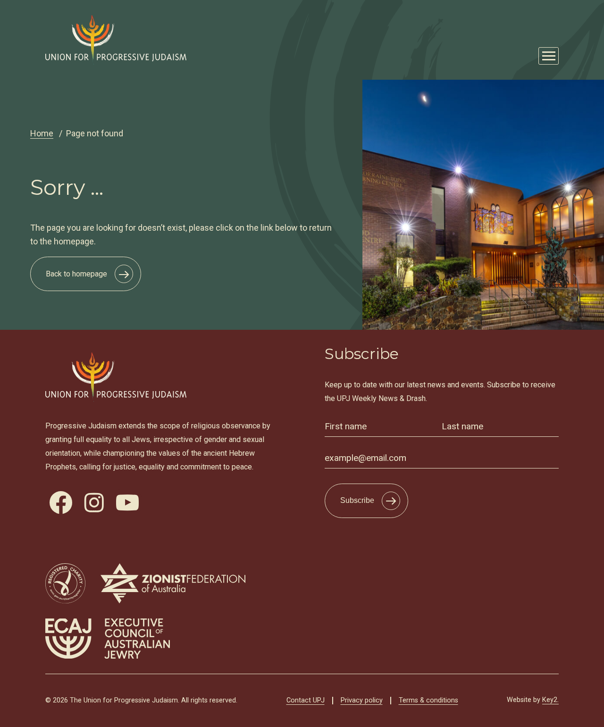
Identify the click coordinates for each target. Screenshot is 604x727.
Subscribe (357, 500)
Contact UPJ (305, 700)
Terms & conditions (428, 700)
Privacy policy (362, 700)
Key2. (550, 700)
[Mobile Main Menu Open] (548, 56)
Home (41, 133)
